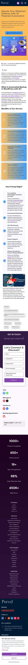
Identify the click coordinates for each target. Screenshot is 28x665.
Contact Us (14, 511)
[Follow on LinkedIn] (12, 618)
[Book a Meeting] (18, 3)
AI (20, 205)
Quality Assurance (7, 323)
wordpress (6, 326)
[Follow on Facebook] (2, 618)
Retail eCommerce (14, 573)
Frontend (14, 554)
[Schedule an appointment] (4, 416)
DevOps (14, 562)
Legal (14, 588)
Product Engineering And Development (11, 319)
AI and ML (14, 543)
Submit (14, 380)
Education (14, 592)
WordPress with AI (17, 92)
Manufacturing (14, 576)
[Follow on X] (6, 618)
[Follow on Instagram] (15, 618)
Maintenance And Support (14, 540)
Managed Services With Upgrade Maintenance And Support (14, 315)
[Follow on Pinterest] (18, 618)
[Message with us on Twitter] (7, 401)
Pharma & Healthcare (14, 594)
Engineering (14, 584)
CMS (14, 552)
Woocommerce (18, 323)
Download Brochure (14, 33)
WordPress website (17, 76)
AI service (16, 78)
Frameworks (14, 558)
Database (14, 566)
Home (4, 63)
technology (4, 100)
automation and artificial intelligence (10, 96)
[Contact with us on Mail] (4, 408)
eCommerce (6, 306)
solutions (22, 298)
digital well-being (18, 200)
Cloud (14, 564)
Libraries (14, 560)
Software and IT (14, 578)
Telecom (14, 590)
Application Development (14, 520)
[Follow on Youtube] (9, 618)
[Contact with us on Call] (7, 408)
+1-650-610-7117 (13, 424)
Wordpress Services (15, 326)
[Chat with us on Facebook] (4, 393)
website (9, 257)
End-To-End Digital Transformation (11, 310)
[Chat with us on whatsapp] (7, 393)
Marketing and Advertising (14, 586)
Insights (14, 509)
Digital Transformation (14, 522)
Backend (14, 556)
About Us (14, 507)
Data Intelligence (14, 524)
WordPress (12, 288)
